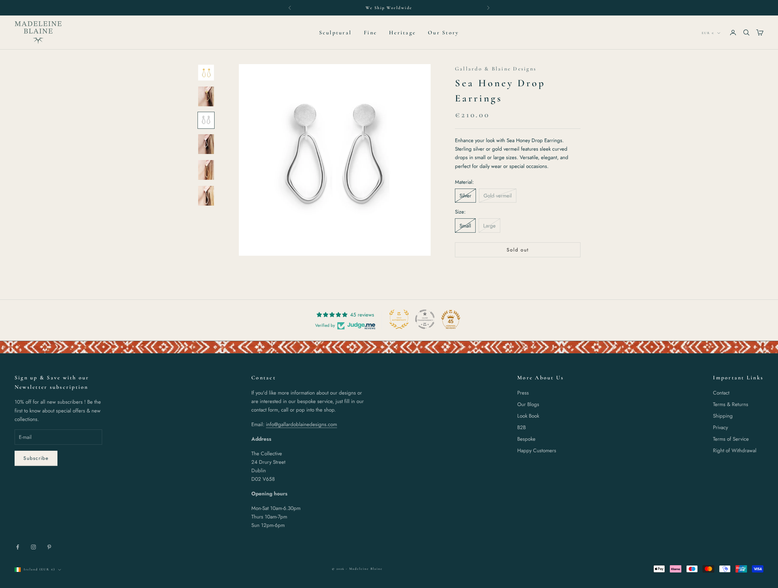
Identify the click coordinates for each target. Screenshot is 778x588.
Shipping (723, 415)
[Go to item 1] (206, 72)
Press (523, 392)
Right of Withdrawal (734, 450)
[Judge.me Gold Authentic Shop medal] (399, 319)
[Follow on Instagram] (33, 547)
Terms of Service (731, 439)
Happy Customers (536, 450)
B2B (521, 427)
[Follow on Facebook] (18, 547)
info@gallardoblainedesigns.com (301, 424)
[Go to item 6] (206, 195)
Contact (721, 392)
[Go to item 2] (206, 96)
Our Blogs (528, 404)
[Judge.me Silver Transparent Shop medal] (425, 319)
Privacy (720, 427)
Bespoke (526, 439)
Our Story (443, 32)
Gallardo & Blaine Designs (495, 68)
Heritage (402, 32)
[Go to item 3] (206, 120)
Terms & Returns (730, 404)
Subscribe (36, 458)
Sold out (517, 250)
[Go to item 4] (206, 144)
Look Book (528, 415)
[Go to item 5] (206, 169)
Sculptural (335, 32)
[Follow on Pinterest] (49, 547)
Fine (370, 32)
